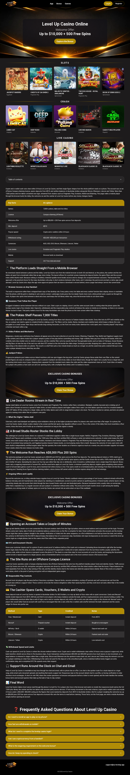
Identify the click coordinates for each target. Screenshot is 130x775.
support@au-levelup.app (115, 765)
